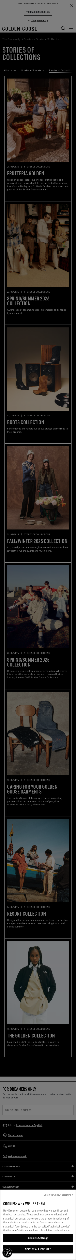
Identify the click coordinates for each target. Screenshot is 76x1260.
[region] (38, 1224)
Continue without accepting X (58, 1194)
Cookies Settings (38, 1238)
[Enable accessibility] (7, 1253)
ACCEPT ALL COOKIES (38, 1249)
